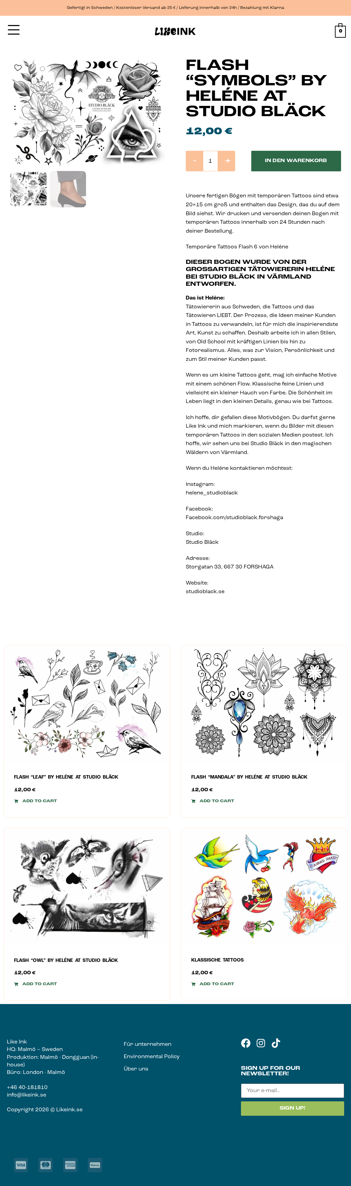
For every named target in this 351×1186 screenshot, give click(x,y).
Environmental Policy (152, 1057)
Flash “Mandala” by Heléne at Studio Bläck (249, 777)
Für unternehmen (147, 1044)
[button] (35, 801)
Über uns (136, 1069)
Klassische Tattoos (217, 960)
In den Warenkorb (296, 160)
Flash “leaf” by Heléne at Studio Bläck (66, 777)
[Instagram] (261, 1043)
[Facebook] (246, 1043)
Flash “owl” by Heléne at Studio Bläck (66, 960)
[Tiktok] (276, 1043)
